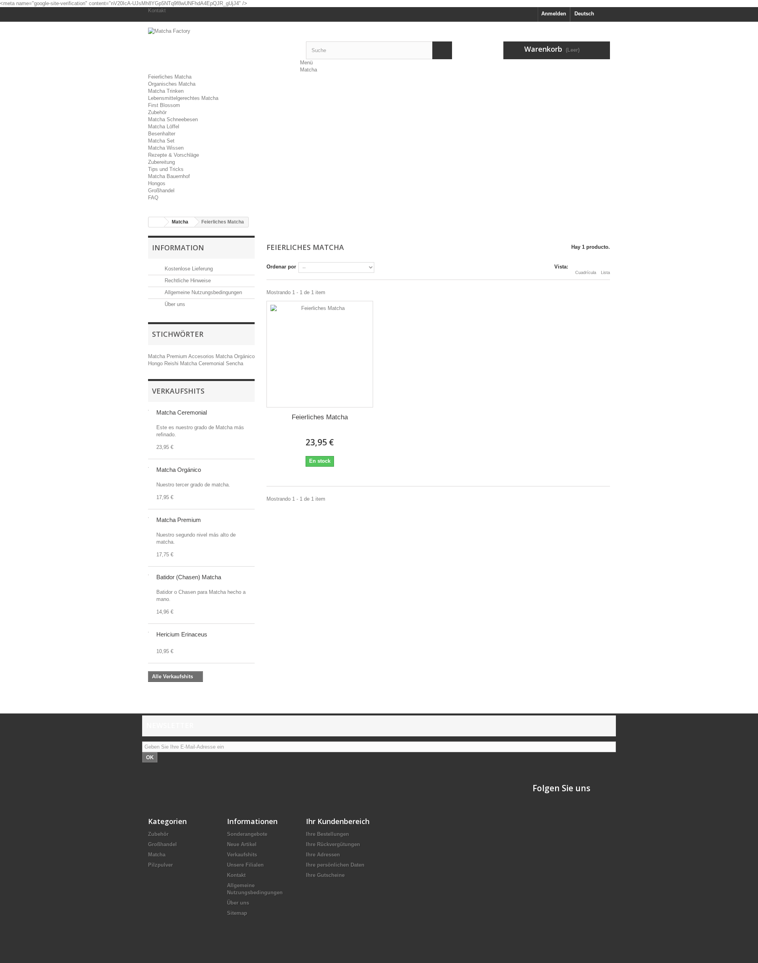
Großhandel (161, 190)
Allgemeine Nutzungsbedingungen (202, 292)
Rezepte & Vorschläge (173, 155)
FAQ (153, 198)
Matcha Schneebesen (173, 119)
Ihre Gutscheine (325, 875)
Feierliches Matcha (169, 77)
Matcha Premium (168, 356)
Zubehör (157, 112)
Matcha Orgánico (235, 356)
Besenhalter (161, 134)
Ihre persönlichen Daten (335, 865)
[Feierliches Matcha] (319, 354)
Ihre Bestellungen (327, 834)
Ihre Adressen (323, 855)
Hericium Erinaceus (181, 634)
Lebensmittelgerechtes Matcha (183, 98)
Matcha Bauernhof (169, 176)
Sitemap (237, 913)
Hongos (156, 183)
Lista (605, 272)
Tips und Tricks (166, 169)
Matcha (308, 70)
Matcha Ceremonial (203, 363)
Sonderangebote (247, 834)
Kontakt (157, 10)
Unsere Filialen (245, 865)
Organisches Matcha (171, 84)
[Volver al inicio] (156, 222)
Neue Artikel (242, 844)
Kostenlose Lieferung (188, 269)
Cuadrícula (585, 272)
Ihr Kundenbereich (338, 821)
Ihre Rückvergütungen (333, 844)
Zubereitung (161, 162)
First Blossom (164, 105)
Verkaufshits (178, 391)
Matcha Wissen (166, 148)
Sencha (234, 363)
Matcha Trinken (166, 91)
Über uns (174, 304)
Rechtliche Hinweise (187, 280)
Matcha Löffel (163, 127)
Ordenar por (281, 267)
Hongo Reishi (164, 363)
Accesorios (202, 356)
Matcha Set (161, 141)
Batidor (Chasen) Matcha (188, 577)
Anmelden (553, 14)
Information (178, 247)
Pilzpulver (160, 865)
